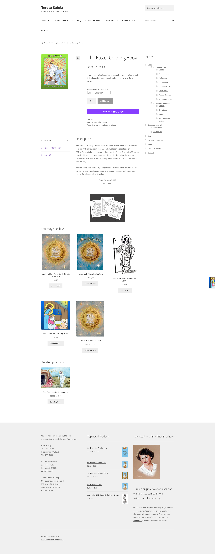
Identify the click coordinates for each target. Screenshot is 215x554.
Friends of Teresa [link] (129, 20)
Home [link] (46, 43)
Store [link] (43, 20)
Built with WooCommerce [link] (52, 539)
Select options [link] (90, 283)
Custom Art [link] (157, 132)
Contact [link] (44, 30)
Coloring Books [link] (56, 43)
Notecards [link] (163, 78)
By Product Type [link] (159, 67)
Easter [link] (106, 125)
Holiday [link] (113, 125)
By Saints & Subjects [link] (161, 103)
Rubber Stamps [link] (165, 95)
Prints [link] (161, 69)
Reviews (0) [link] (46, 155)
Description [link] (46, 140)
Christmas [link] (163, 110)
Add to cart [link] (55, 286)
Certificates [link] (163, 91)
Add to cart (105, 101)
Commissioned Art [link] (61, 20)
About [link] (150, 144)
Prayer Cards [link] (164, 74)
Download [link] (137, 520)
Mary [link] (161, 114)
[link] (61, 71)
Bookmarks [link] (163, 82)
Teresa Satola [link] (52, 7)
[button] (78, 58)
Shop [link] (150, 64)
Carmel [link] (161, 106)
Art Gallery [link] (157, 127)
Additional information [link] (51, 148)
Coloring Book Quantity (97, 89)
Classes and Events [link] (93, 20)
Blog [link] (79, 20)
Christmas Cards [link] (165, 99)
